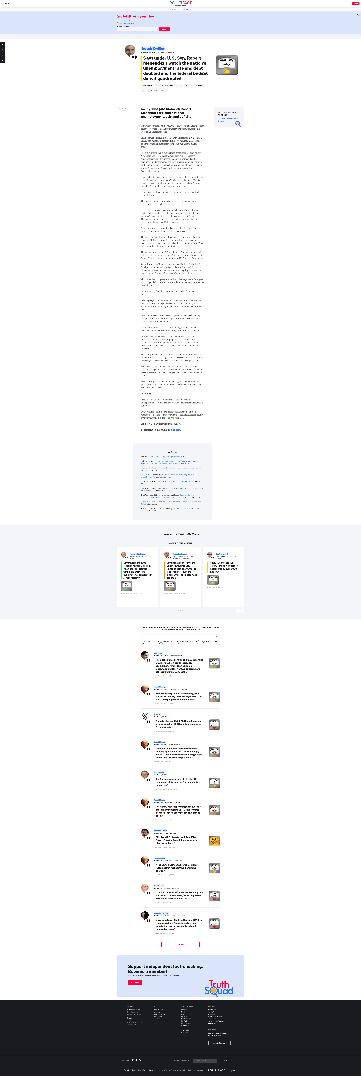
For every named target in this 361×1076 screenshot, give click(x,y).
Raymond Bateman (137, 554)
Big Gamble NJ (222, 554)
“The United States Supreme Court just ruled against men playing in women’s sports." (177, 867)
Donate (355, 3)
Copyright (152, 1070)
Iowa (182, 1014)
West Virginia (185, 1030)
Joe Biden (157, 1019)
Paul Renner (159, 772)
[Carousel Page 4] (182, 610)
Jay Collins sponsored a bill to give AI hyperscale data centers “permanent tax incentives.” (178, 782)
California (184, 1010)
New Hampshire (186, 1019)
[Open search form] (13, 4)
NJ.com (176, 430)
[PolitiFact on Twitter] (133, 1060)
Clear (217, 636)
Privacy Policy (142, 1070)
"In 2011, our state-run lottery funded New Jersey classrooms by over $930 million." (224, 567)
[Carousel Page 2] (178, 610)
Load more (180, 945)
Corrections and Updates (216, 1021)
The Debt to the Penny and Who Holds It (175, 481)
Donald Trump (159, 687)
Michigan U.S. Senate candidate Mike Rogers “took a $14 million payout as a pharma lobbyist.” (176, 840)
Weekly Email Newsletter (127, 21)
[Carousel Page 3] (180, 610)
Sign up (225, 1061)
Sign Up (164, 29)
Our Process (212, 1010)
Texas (183, 1028)
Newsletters (212, 1023)
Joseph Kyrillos (153, 48)
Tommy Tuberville (161, 913)
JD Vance (157, 1012)
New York (184, 1021)
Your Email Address (123, 26)
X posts (157, 714)
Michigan (184, 1016)
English (174, 9)
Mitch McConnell (159, 1014)
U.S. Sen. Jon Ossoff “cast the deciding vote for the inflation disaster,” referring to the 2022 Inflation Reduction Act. (179, 895)
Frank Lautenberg (180, 554)
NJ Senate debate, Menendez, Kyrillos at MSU (165, 457)
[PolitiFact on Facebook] (137, 1060)
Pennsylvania (185, 1025)
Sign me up (135, 982)
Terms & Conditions (130, 1070)
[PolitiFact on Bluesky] (140, 1060)
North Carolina (185, 1023)
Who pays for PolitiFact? (215, 1016)
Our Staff (211, 1012)
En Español (211, 1014)
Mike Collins (159, 886)
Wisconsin (184, 1032)
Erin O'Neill (124, 108)
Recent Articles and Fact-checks (218, 1033)
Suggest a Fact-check (219, 1043)
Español (186, 9)
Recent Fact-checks (214, 1035)
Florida (183, 1012)
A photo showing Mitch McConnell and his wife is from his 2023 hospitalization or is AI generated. (178, 724)
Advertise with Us (213, 1019)
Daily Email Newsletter (127, 23)
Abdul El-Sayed (160, 831)
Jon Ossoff (158, 653)
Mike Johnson (158, 1016)
